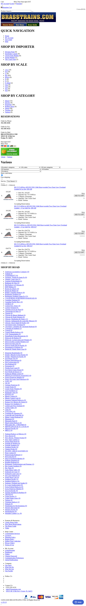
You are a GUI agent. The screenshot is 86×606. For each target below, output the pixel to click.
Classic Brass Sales (11, 522)
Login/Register (10, 550)
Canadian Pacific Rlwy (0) (14, 302)
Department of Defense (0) (14, 347)
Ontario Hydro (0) (11, 449)
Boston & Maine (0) (11, 291)
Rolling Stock (9, 106)
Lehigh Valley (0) (11, 408)
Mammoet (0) (9, 419)
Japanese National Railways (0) (15, 400)
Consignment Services (12, 533)
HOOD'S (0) (9, 394)
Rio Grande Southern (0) (13, 466)
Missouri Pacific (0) (11, 428)
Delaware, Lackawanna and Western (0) (18, 340)
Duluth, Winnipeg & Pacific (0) (15, 357)
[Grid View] (4, 183)
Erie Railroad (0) (10, 364)
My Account (5, 4)
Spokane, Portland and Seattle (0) (16, 483)
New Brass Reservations (13, 524)
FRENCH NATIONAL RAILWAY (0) (18, 375)
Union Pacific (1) (10, 496)
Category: (21, 196)
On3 (6, 87)
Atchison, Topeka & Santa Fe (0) (16, 277)
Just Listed (8, 40)
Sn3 (6, 90)
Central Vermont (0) (11, 308)
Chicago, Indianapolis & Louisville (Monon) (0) (21, 321)
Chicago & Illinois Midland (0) (15, 315)
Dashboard (8, 552)
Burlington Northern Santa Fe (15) (16, 296)
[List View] (2, 183)
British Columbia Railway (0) (15, 292)
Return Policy (9, 539)
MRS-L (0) (8, 430)
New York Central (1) (12, 440)
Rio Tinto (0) (9, 468)
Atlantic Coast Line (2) (12, 279)
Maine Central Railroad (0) (14, 417)
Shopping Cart (7, 7)
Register (19, 4)
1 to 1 (7, 70)
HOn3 (7, 77)
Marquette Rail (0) (11, 421)
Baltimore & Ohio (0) (12, 283)
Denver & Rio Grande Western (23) (17, 342)
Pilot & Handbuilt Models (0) (14, 458)
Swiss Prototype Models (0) (14, 489)
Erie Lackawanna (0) (12, 362)
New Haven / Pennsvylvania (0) (15, 438)
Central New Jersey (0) (12, 306)
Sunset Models (10, 57)
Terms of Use (9, 545)
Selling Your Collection (12, 541)
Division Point (10, 52)
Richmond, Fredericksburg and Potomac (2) (19, 464)
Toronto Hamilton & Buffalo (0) (15, 492)
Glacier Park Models (12, 56)
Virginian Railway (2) (12, 502)
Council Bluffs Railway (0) (14, 332)
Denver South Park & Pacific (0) (16, 345)
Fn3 (6, 71)
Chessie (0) (8, 313)
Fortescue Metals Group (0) (14, 374)
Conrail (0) (8, 330)
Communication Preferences (14, 558)
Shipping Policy (10, 537)
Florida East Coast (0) (12, 368)
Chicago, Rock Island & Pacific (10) (17, 323)
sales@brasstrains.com (13, 589)
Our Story (8, 565)
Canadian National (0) (12, 300)
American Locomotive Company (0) (17, 272)
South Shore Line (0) (12, 477)
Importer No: (22, 195)
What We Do (9, 567)
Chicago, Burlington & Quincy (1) (16, 319)
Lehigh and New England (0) (15, 406)
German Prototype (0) (12, 385)
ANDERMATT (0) (11, 275)
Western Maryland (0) (12, 508)
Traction (7, 110)
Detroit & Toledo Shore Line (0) (15, 349)
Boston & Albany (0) (12, 289)
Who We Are (9, 569)
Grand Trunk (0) (10, 387)
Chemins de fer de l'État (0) (14, 309)
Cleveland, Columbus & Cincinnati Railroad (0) (21, 326)
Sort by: (3, 181)
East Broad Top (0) (11, 358)
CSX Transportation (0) (13, 334)
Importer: (21, 198)
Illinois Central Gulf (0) (13, 398)
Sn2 (6, 89)
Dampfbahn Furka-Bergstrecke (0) (16, 336)
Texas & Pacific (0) (11, 491)
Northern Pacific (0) (11, 447)
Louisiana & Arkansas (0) (13, 413)
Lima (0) (8, 409)
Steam (7, 108)
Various (7, 112)
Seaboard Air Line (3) (12, 472)
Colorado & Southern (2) (13, 328)
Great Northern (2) (11, 391)
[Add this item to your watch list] (84, 198)
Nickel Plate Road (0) (12, 441)
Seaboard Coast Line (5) (13, 474)
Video (7, 528)
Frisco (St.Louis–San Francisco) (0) (17, 379)
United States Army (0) (12, 498)
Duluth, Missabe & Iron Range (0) (16, 355)
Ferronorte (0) (9, 366)
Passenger (8, 104)
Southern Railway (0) (12, 481)
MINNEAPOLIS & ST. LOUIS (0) (17, 426)
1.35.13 (4, 602)
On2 (6, 85)
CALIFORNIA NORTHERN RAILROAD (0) (21, 298)
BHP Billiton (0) (10, 287)
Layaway (8, 535)
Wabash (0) (9, 504)
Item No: (21, 193)
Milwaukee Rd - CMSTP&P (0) (15, 425)
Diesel (7, 101)
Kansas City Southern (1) (13, 404)
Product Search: (6, 11)
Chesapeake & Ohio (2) (13, 311)
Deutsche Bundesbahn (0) (13, 353)
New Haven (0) (10, 436)
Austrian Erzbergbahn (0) (13, 281)
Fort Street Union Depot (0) (14, 370)
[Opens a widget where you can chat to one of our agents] (78, 602)
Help (6, 41)
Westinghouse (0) (11, 511)
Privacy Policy (10, 543)
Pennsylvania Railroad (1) (13, 455)
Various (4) (8, 500)
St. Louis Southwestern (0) (14, 485)
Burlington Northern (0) (13, 294)
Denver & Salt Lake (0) (13, 343)
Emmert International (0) (13, 360)
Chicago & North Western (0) (15, 317)
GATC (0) (8, 381)
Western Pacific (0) (11, 509)
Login (12, 4)
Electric (7, 103)
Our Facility (9, 571)
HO (6, 75)
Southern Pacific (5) (11, 479)
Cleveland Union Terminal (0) (15, 325)
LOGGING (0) (10, 411)
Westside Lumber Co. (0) (13, 513)
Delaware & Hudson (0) (13, 338)
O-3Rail (7, 83)
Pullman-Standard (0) (12, 460)
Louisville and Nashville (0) (14, 415)
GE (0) (7, 383)
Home (7, 36)
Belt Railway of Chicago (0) (14, 285)
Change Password (11, 556)
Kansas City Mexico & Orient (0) (16, 402)
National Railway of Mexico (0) (15, 434)
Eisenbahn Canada (11, 54)
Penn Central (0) (10, 453)
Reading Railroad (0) (12, 462)
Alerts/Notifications (11, 560)
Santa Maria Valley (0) (12, 470)
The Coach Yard (10, 59)
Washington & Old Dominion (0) (16, 506)
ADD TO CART (79, 195)
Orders (7, 554)
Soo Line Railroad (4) (12, 475)
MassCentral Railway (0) (13, 423)
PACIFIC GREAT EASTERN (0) (16, 451)
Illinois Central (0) (11, 396)
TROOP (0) (9, 494)
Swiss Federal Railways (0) (14, 487)
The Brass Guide (10, 526)
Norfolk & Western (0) (12, 443)
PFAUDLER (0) (10, 457)
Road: (20, 200)
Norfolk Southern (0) (12, 445)
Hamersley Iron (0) (11, 392)
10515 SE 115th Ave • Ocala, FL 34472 (19, 591)
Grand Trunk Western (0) (13, 389)
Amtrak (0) (8, 274)
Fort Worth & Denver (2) (13, 372)
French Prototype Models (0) (14, 377)
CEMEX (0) (9, 304)
